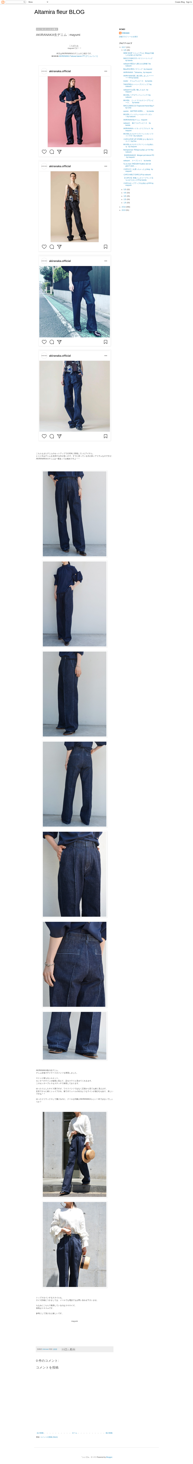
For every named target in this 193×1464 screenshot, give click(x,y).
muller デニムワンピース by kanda (137, 81)
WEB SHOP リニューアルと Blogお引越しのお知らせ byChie (138, 54)
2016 (124, 207)
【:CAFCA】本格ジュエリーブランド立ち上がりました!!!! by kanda (138, 179)
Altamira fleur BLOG (59, 12)
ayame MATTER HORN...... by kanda (138, 111)
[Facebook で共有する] (71, 1349)
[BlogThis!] (65, 1349)
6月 (125, 50)
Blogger (109, 1457)
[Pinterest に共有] (73, 1349)
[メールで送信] (63, 1349)
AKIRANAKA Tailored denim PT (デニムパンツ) (78, 56)
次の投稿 (40, 1433)
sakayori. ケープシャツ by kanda (137, 161)
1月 (125, 203)
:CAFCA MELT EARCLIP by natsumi (137, 175)
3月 (125, 196)
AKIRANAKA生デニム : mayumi (135, 120)
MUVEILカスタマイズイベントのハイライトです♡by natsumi (138, 135)
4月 (125, 193)
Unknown (125, 33)
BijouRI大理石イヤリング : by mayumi (137, 69)
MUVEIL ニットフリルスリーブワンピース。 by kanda (138, 101)
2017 (124, 47)
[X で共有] (68, 1349)
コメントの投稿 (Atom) (49, 1437)
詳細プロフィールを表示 (128, 37)
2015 (124, 210)
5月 (125, 190)
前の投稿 (109, 1433)
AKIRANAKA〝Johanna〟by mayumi (137, 72)
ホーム (74, 1433)
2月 (125, 199)
